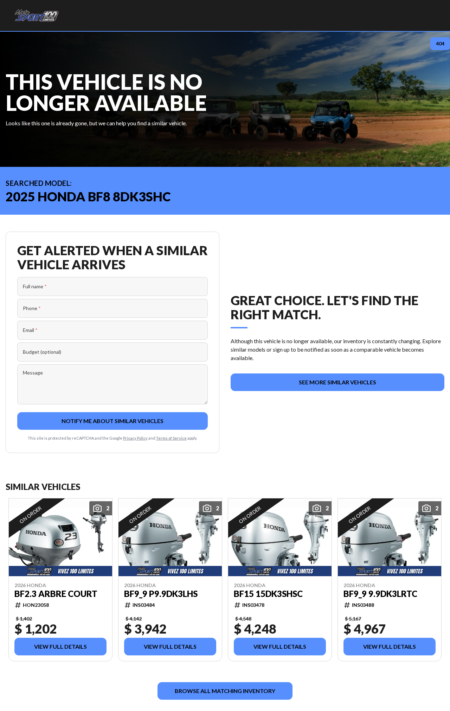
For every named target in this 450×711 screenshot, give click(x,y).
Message (33, 373)
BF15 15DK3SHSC (268, 593)
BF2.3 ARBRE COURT (55, 593)
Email (30, 330)
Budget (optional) (42, 352)
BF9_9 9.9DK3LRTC (380, 593)
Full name (35, 286)
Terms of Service (171, 438)
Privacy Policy (135, 438)
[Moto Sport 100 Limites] (36, 15)
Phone (32, 308)
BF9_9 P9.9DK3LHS (161, 593)
